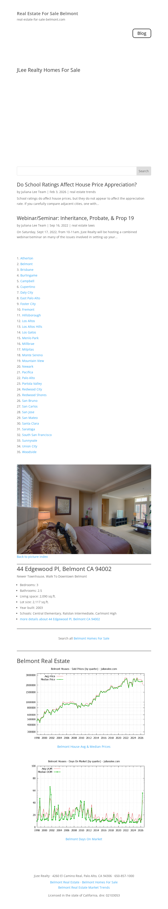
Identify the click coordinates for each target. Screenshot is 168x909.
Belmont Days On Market (84, 839)
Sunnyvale (29, 440)
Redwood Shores (34, 395)
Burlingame (28, 275)
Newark (27, 366)
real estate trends (83, 192)
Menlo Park (30, 338)
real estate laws (83, 225)
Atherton (26, 258)
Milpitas (28, 349)
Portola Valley (32, 383)
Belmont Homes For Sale (91, 638)
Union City (29, 446)
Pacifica (27, 372)
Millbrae (28, 344)
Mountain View (33, 361)
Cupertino (27, 287)
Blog (141, 33)
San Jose (28, 412)
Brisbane (26, 270)
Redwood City (32, 389)
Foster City (28, 304)
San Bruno (29, 401)
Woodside (29, 452)
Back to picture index (32, 557)
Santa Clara (30, 423)
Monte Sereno (32, 355)
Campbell (27, 281)
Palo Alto (28, 378)
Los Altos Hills (32, 326)
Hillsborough (31, 315)
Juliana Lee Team (33, 192)
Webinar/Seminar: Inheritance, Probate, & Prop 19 (75, 217)
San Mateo (30, 418)
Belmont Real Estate (43, 661)
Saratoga (28, 429)
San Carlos (30, 406)
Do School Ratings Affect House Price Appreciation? (77, 184)
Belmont (26, 264)
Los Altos (28, 321)
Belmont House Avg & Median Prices (83, 746)
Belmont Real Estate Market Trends (84, 887)
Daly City (26, 292)
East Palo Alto (30, 298)
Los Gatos (29, 332)
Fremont (28, 309)
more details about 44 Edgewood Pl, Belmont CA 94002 (60, 619)
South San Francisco (37, 435)
